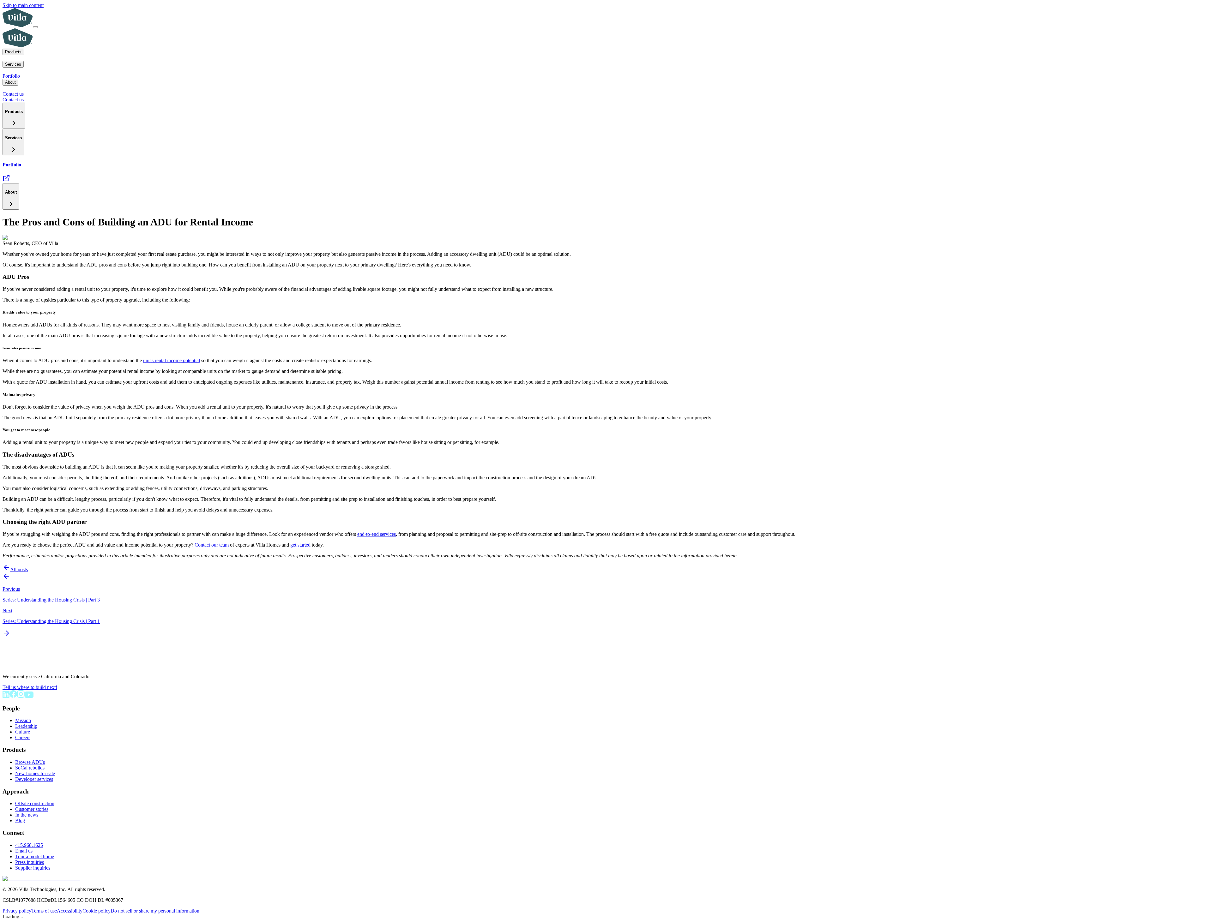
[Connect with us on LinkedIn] (6, 696)
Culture (22, 731)
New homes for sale (35, 773)
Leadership (26, 726)
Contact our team (212, 545)
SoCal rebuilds (30, 767)
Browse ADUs (30, 762)
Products (13, 52)
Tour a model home (34, 856)
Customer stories (31, 809)
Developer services (34, 779)
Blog (20, 820)
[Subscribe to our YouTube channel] (29, 696)
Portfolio (11, 76)
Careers (22, 737)
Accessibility (69, 910)
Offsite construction (34, 803)
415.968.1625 (29, 845)
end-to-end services (376, 534)
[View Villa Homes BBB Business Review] (41, 878)
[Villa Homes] (26, 665)
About (10, 82)
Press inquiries (29, 862)
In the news (26, 814)
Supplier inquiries (32, 868)
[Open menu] (35, 27)
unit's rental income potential (171, 360)
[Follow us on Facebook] (13, 696)
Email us (24, 850)
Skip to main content (23, 5)
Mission (23, 720)
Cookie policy (96, 910)
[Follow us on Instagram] (21, 696)
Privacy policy (17, 910)
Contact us (13, 94)
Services (13, 64)
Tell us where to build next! (30, 687)
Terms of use (44, 910)
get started (300, 545)
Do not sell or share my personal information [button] (155, 910)
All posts (19, 569)
